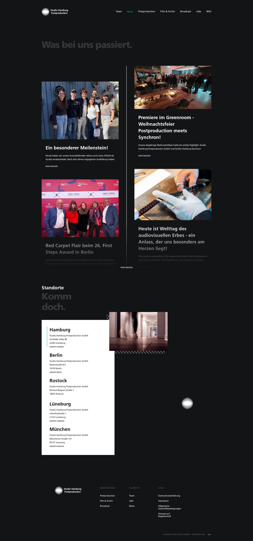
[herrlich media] (209, 534)
